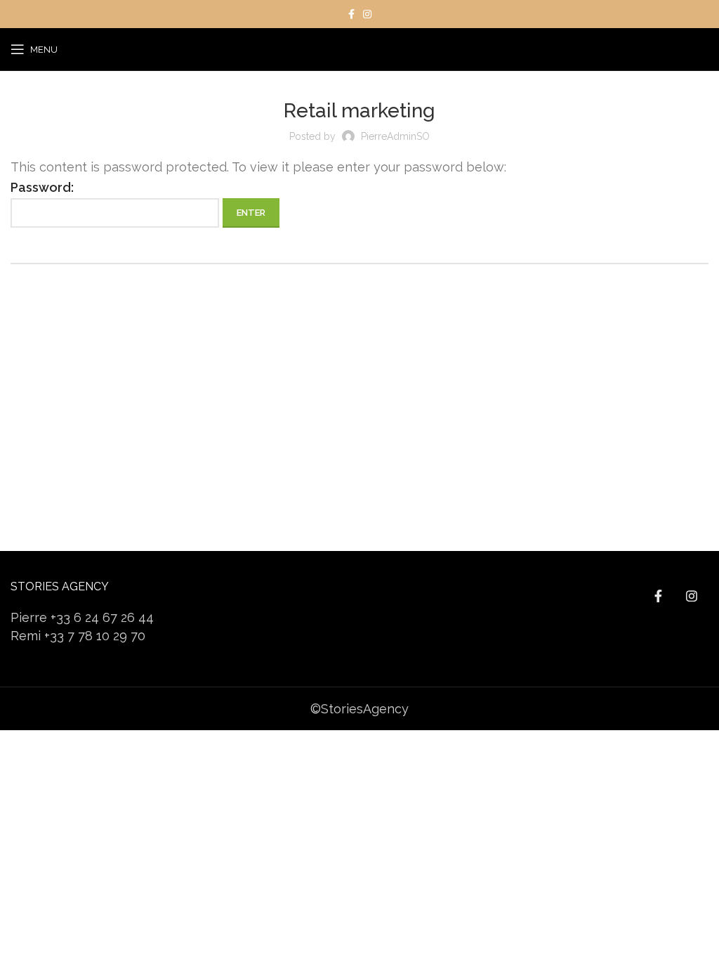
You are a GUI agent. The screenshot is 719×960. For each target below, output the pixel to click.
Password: (42, 187)
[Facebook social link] (351, 14)
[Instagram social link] (367, 14)
